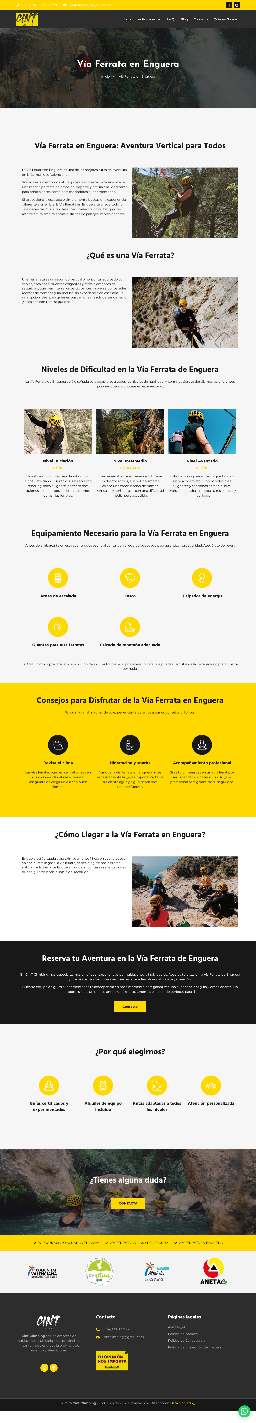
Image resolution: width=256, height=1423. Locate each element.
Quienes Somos (226, 19)
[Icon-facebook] (54, 1368)
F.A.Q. (170, 19)
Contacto (201, 19)
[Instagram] (237, 5)
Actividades (147, 19)
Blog (184, 19)
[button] (244, 1411)
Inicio (128, 19)
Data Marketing (182, 1403)
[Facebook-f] (229, 5)
